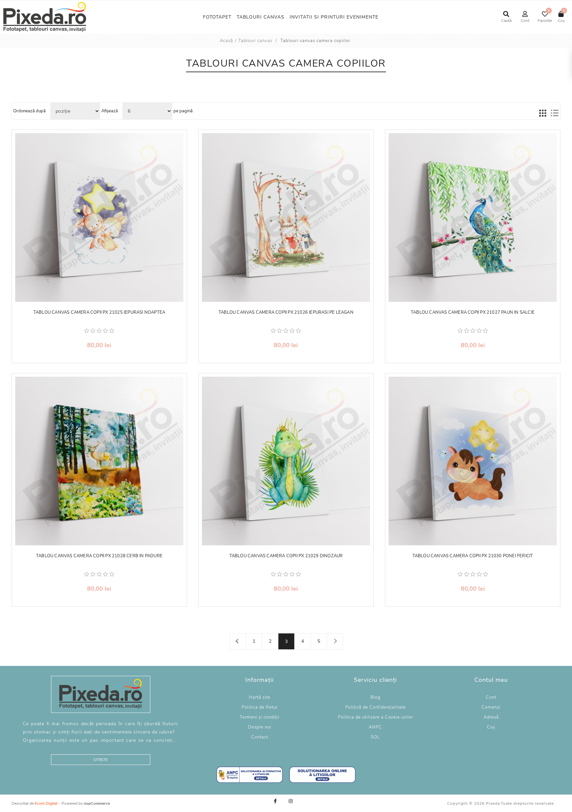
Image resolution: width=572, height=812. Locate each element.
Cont (491, 697)
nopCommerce (97, 803)
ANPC (375, 727)
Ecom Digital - (47, 803)
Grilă (543, 113)
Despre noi (259, 727)
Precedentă (238, 641)
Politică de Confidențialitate (375, 707)
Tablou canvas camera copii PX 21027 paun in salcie (473, 312)
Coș (491, 727)
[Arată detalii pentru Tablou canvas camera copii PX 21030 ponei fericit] (473, 461)
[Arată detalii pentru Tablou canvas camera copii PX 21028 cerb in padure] (99, 461)
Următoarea (335, 641)
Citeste (100, 759)
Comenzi (491, 707)
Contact (259, 737)
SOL (375, 737)
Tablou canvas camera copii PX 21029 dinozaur (286, 556)
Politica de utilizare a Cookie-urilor (375, 717)
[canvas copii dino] (286, 461)
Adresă (491, 717)
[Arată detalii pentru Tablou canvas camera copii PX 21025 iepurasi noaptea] (99, 217)
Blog (375, 697)
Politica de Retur (260, 707)
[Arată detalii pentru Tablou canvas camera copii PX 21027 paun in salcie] (473, 217)
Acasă (226, 41)
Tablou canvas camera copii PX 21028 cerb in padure (99, 556)
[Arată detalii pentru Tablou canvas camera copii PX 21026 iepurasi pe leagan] (286, 217)
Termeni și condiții (259, 717)
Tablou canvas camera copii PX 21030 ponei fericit (472, 556)
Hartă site (259, 697)
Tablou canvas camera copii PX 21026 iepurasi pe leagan (286, 312)
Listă (554, 113)
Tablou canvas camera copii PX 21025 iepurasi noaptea (99, 312)
